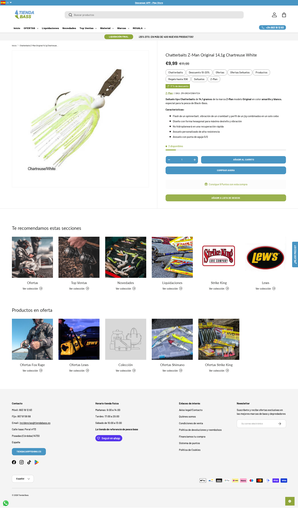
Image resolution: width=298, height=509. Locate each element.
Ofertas (220, 72)
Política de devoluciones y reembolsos (200, 429)
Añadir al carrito (243, 159)
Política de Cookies (189, 449)
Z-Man (213, 79)
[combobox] (154, 14)
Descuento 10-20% (199, 72)
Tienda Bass (23, 495)
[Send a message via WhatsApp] (6, 503)
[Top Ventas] (79, 257)
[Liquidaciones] (172, 257)
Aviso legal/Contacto (190, 409)
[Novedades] (125, 257)
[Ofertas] (32, 257)
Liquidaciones (172, 283)
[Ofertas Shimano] (172, 339)
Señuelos (199, 79)
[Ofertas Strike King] (218, 339)
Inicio (14, 45)
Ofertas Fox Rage (32, 365)
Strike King (219, 283)
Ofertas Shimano (172, 365)
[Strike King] (218, 257)
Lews (265, 283)
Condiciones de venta (191, 423)
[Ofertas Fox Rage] (32, 339)
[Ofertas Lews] (79, 339)
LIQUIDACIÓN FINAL (118, 36)
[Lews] (265, 257)
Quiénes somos (187, 416)
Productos (261, 72)
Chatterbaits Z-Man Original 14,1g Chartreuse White (39, 45)
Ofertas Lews (78, 365)
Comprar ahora (226, 170)
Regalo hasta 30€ (178, 79)
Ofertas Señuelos (240, 72)
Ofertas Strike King (219, 365)
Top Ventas (79, 283)
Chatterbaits (175, 72)
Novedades (125, 283)
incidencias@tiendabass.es (35, 422)
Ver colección (123, 370)
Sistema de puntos (189, 443)
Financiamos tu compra (192, 436)
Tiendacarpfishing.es (29, 451)
